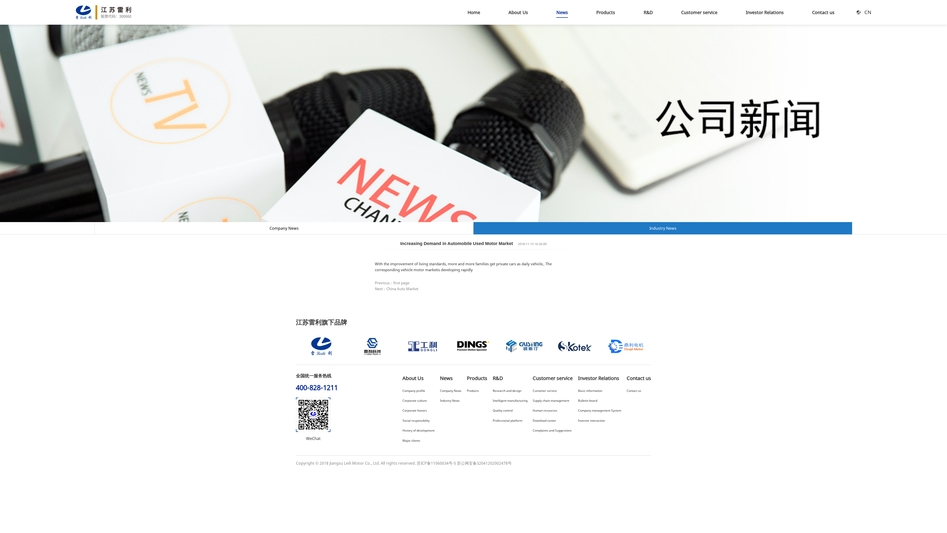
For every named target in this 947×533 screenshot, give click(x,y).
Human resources (545, 410)
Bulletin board (587, 401)
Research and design (507, 391)
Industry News (662, 228)
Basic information (590, 391)
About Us (413, 378)
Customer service (553, 378)
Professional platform (507, 421)
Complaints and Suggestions (552, 430)
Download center (544, 421)
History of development (418, 430)
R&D (498, 378)
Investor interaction (591, 421)
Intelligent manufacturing (510, 401)
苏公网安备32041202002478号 (484, 463)
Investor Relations (598, 378)
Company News (284, 228)
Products (477, 378)
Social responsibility (416, 421)
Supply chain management (551, 401)
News (446, 378)
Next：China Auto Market (396, 288)
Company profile (413, 391)
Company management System (599, 410)
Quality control (503, 410)
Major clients (411, 440)
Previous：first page (392, 282)
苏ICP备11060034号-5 (436, 463)
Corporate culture (414, 401)
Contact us (639, 378)
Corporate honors (414, 410)
